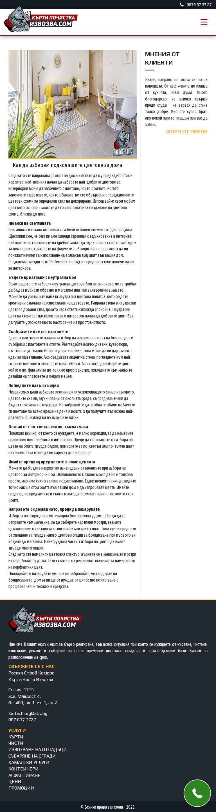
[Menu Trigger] (204, 22)
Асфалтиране (24, 775)
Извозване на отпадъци (37, 749)
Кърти (15, 737)
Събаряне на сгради (32, 756)
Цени (14, 781)
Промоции (21, 788)
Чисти (15, 743)
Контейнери (23, 769)
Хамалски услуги (29, 762)
